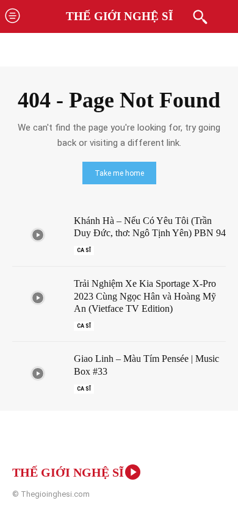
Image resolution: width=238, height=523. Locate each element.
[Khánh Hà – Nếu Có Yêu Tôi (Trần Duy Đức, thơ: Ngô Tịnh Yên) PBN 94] (37, 235)
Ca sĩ (84, 250)
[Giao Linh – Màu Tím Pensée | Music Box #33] (37, 373)
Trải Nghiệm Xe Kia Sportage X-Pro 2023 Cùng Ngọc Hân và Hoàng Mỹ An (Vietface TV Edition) (145, 296)
